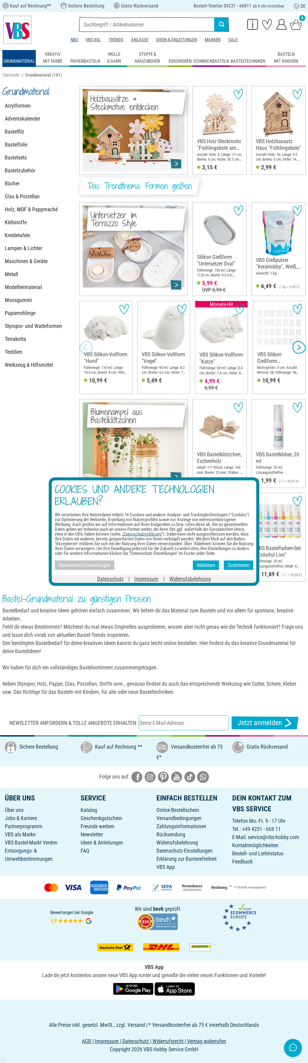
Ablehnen (206, 565)
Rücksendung (170, 834)
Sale (233, 39)
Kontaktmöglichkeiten (255, 845)
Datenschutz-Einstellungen (184, 851)
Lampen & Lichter (23, 248)
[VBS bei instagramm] (150, 776)
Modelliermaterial (23, 287)
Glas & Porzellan (22, 196)
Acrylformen (18, 105)
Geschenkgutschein (101, 818)
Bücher (12, 183)
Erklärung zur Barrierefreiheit (186, 859)
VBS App (165, 867)
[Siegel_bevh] (157, 921)
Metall (11, 274)
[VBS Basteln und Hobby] (17, 30)
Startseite (10, 75)
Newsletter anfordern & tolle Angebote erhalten (72, 723)
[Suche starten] (221, 24)
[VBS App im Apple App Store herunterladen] (175, 988)
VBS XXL (93, 39)
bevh (158, 909)
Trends (116, 39)
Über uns (14, 810)
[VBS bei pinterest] (163, 776)
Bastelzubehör (20, 170)
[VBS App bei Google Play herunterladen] (134, 988)
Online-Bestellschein (177, 810)
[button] (86, 347)
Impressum (146, 579)
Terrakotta (15, 339)
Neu (74, 39)
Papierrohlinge (20, 313)
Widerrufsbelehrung (177, 842)
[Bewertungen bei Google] (72, 917)
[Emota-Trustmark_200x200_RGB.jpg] (239, 917)
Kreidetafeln (17, 235)
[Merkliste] (267, 24)
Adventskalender (22, 118)
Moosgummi (18, 300)
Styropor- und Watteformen (33, 326)
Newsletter (92, 834)
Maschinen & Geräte (26, 261)
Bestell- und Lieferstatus (257, 853)
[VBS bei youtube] (177, 776)
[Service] (252, 24)
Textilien (13, 352)
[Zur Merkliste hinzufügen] (238, 94)
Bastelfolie (16, 144)
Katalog (89, 810)
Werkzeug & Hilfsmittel (29, 365)
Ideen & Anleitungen (176, 39)
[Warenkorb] (296, 24)
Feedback (242, 861)
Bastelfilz (14, 131)
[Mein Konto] (281, 24)
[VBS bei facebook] (137, 776)
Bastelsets (16, 157)
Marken (212, 39)
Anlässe (139, 39)
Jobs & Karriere (21, 818)
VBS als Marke (20, 834)
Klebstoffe (16, 222)
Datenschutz (110, 579)
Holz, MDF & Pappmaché (31, 209)
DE (303, 6)
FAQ (85, 851)
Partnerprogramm (23, 826)
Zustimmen (238, 565)
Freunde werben (97, 826)
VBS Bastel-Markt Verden (31, 842)
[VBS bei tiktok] (190, 776)
